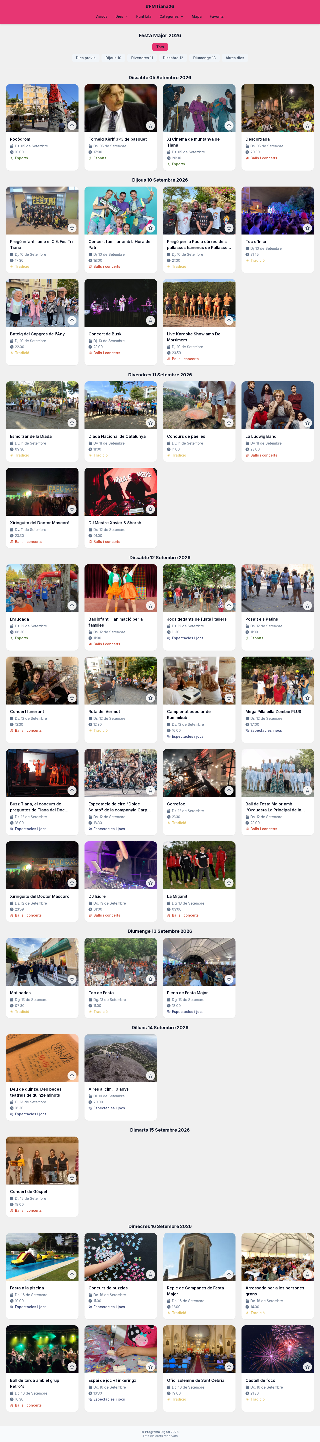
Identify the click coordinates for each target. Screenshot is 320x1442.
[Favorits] (72, 125)
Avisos (102, 16)
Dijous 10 (113, 58)
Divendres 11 (142, 58)
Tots (160, 47)
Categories (169, 16)
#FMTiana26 (160, 6)
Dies (119, 16)
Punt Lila (144, 16)
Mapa (197, 16)
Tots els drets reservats (160, 1434)
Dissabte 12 (173, 58)
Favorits (217, 16)
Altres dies (235, 58)
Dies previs (86, 58)
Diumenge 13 (204, 58)
